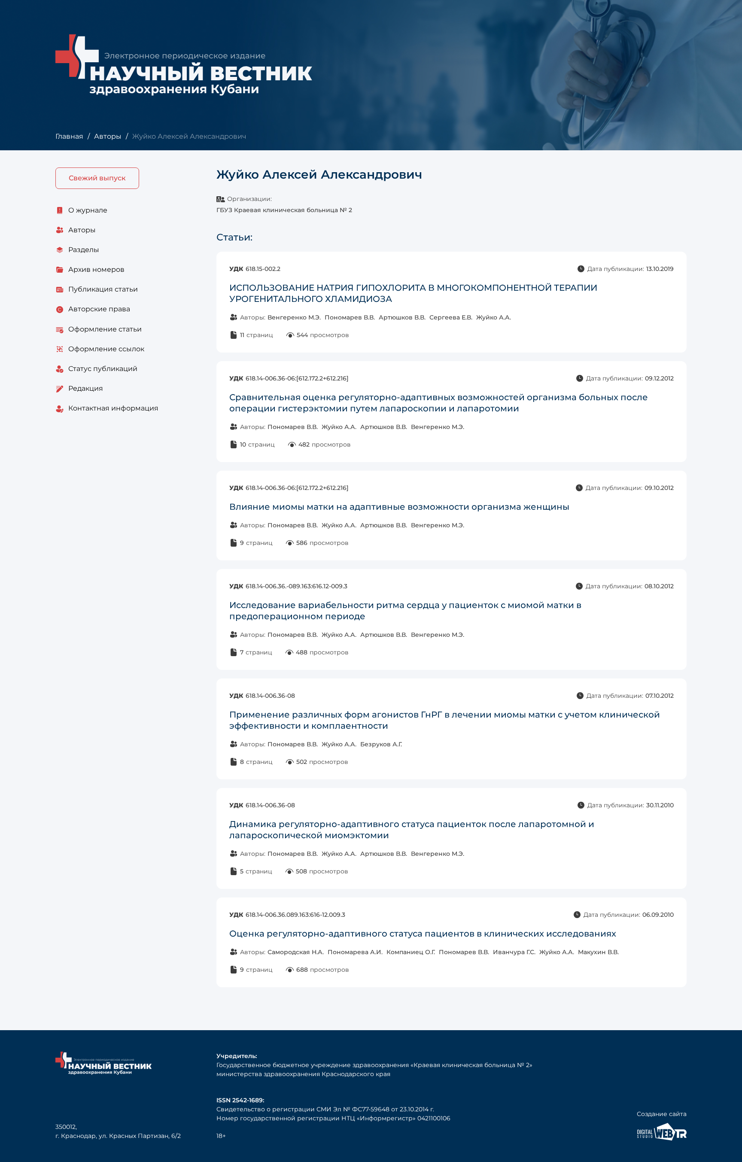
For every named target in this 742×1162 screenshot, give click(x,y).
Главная (69, 136)
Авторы (108, 136)
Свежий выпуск (97, 178)
